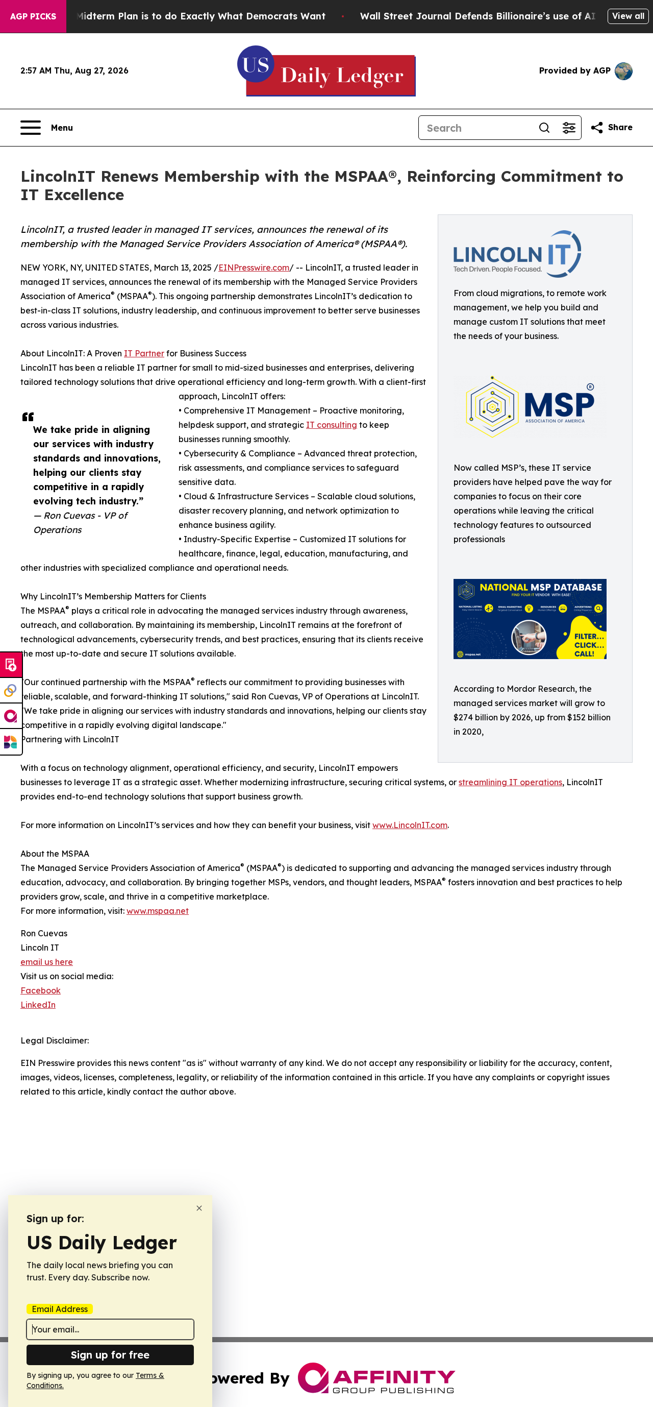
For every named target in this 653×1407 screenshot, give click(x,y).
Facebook (40, 990)
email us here (46, 962)
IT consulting (331, 425)
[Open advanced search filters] (569, 127)
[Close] (199, 1208)
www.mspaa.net (158, 911)
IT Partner (144, 353)
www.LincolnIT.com (409, 825)
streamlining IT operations (510, 782)
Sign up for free (110, 1354)
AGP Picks (33, 16)
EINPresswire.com (253, 267)
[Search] (544, 127)
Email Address (60, 1309)
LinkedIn (38, 1005)
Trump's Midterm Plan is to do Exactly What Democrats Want (180, 16)
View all (628, 16)
